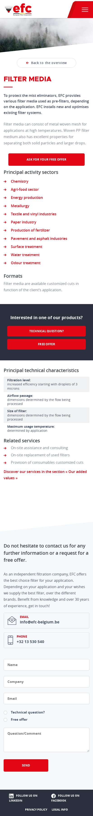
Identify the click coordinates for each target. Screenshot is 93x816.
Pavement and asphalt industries (39, 238)
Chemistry (19, 181)
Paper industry (23, 222)
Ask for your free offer (46, 159)
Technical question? (46, 331)
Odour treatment (25, 262)
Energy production (27, 197)
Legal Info (60, 809)
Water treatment (25, 254)
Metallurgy (20, 205)
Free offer (46, 344)
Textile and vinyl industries (33, 213)
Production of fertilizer (30, 230)
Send (26, 765)
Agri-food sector (25, 189)
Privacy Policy (36, 809)
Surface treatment (26, 246)
